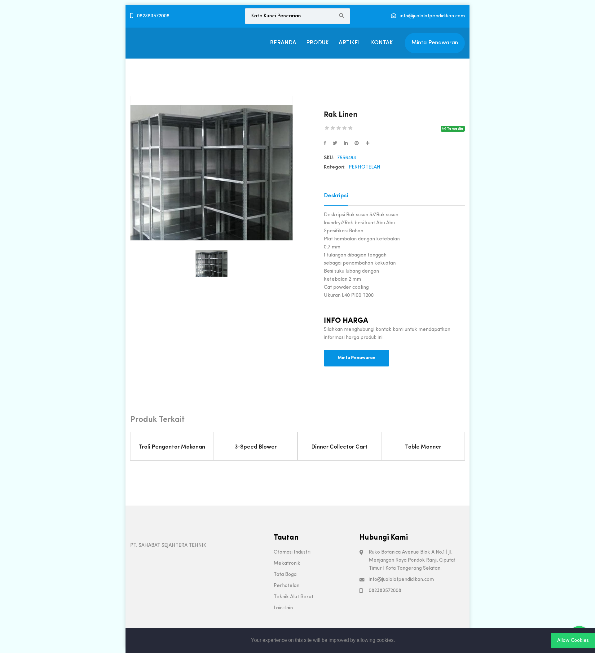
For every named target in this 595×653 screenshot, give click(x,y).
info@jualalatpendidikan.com (432, 16)
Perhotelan (286, 585)
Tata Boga (285, 574)
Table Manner (423, 447)
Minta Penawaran (435, 43)
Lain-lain (283, 608)
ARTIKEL (350, 43)
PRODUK (317, 43)
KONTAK (382, 43)
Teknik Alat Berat (293, 596)
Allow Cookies (573, 640)
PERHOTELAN (364, 167)
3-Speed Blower (256, 447)
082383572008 (153, 16)
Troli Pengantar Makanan (172, 447)
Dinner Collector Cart (339, 447)
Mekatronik (287, 563)
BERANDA (283, 43)
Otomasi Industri (292, 552)
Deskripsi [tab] (336, 196)
